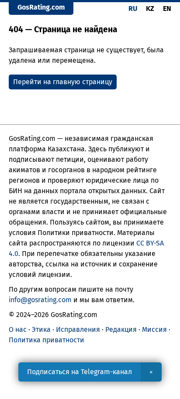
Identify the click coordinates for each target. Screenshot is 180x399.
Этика (41, 329)
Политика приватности (46, 340)
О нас (18, 329)
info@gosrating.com (40, 300)
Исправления (78, 329)
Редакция (121, 329)
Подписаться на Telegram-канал (79, 372)
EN (167, 8)
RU (132, 8)
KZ (150, 8)
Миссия (154, 329)
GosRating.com (41, 7)
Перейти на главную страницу (62, 82)
